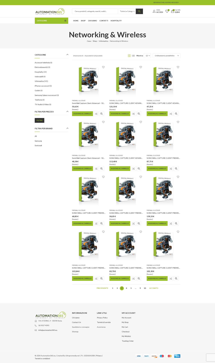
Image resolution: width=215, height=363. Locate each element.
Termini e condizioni (42, 358)
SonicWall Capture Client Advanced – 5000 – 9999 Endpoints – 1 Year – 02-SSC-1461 (105, 158)
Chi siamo (76, 318)
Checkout (126, 332)
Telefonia (38, 100)
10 (145, 288)
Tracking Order (128, 341)
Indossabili (39, 76)
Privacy (99, 356)
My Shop (125, 322)
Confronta (96, 113)
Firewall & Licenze (78, 100)
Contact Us (76, 322)
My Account (126, 318)
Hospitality (39, 72)
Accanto (153, 288)
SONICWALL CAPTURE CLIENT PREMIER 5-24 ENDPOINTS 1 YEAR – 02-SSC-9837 (180, 268)
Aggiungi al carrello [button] (82, 114)
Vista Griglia (129, 56)
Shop (95, 41)
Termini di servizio (104, 322)
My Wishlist (126, 336)
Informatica (103, 41)
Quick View (101, 113)
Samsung (38, 141)
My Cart (125, 327)
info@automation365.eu (47, 330)
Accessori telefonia (42, 62)
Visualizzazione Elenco (133, 56)
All (36, 136)
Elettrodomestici (41, 67)
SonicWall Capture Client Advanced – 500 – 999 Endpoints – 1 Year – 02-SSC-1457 (104, 103)
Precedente (102, 288)
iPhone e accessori (42, 86)
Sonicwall (38, 145)
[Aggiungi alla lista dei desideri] (103, 67)
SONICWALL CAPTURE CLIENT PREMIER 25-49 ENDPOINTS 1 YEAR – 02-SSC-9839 (105, 268)
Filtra (39, 120)
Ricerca (139, 11)
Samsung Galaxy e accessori (45, 95)
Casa (89, 41)
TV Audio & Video (42, 104)
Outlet (37, 90)
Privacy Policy (102, 318)
